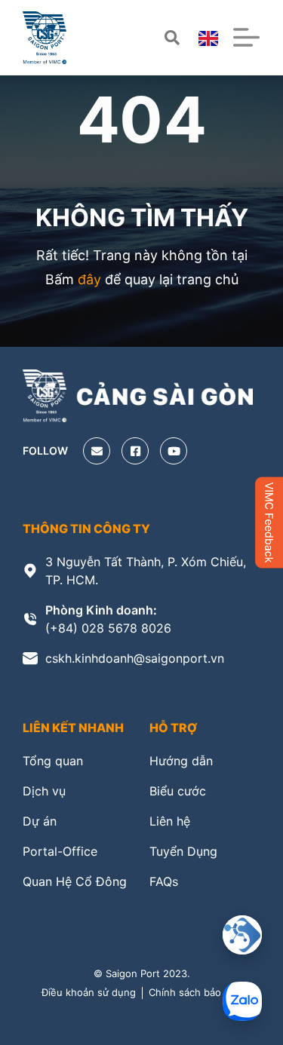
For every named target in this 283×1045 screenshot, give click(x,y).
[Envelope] (96, 450)
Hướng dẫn (181, 760)
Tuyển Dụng (183, 851)
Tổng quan (53, 760)
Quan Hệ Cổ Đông (75, 881)
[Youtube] (173, 450)
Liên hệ (169, 821)
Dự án (40, 821)
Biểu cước (177, 790)
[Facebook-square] (135, 450)
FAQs (163, 881)
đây (89, 279)
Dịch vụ (44, 790)
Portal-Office (60, 851)
